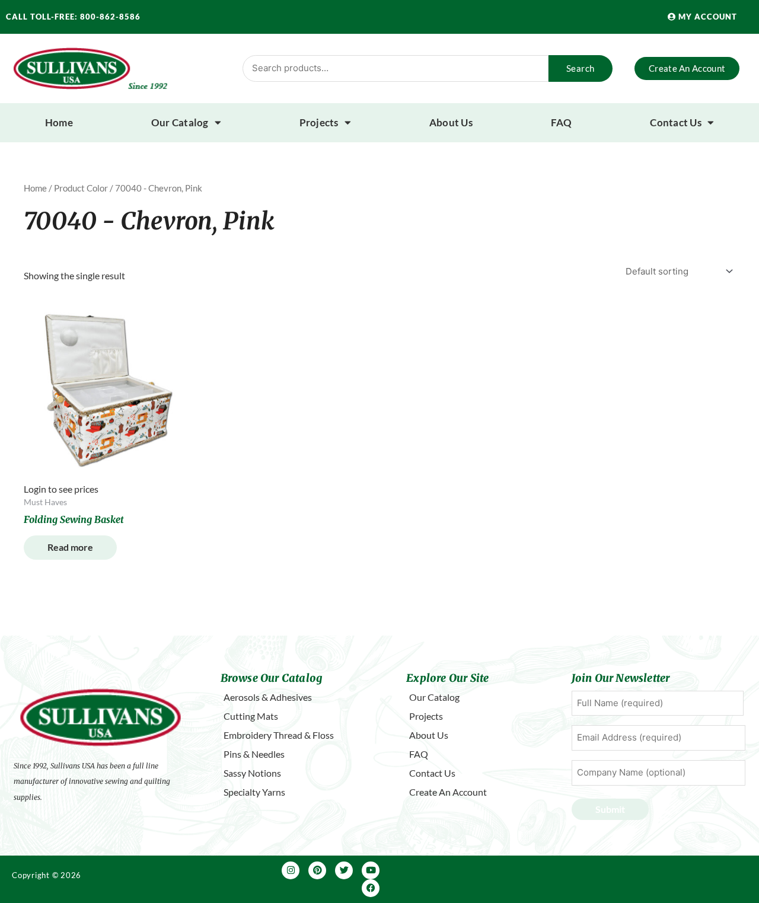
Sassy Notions (252, 772)
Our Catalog (180, 122)
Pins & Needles (254, 754)
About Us (451, 122)
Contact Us (675, 122)
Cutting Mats (251, 716)
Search (580, 68)
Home (59, 122)
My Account (706, 16)
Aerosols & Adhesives (268, 697)
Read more (70, 547)
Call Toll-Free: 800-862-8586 (73, 16)
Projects (319, 122)
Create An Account (448, 791)
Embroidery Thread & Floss (279, 735)
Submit (610, 809)
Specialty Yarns (254, 791)
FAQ (561, 122)
